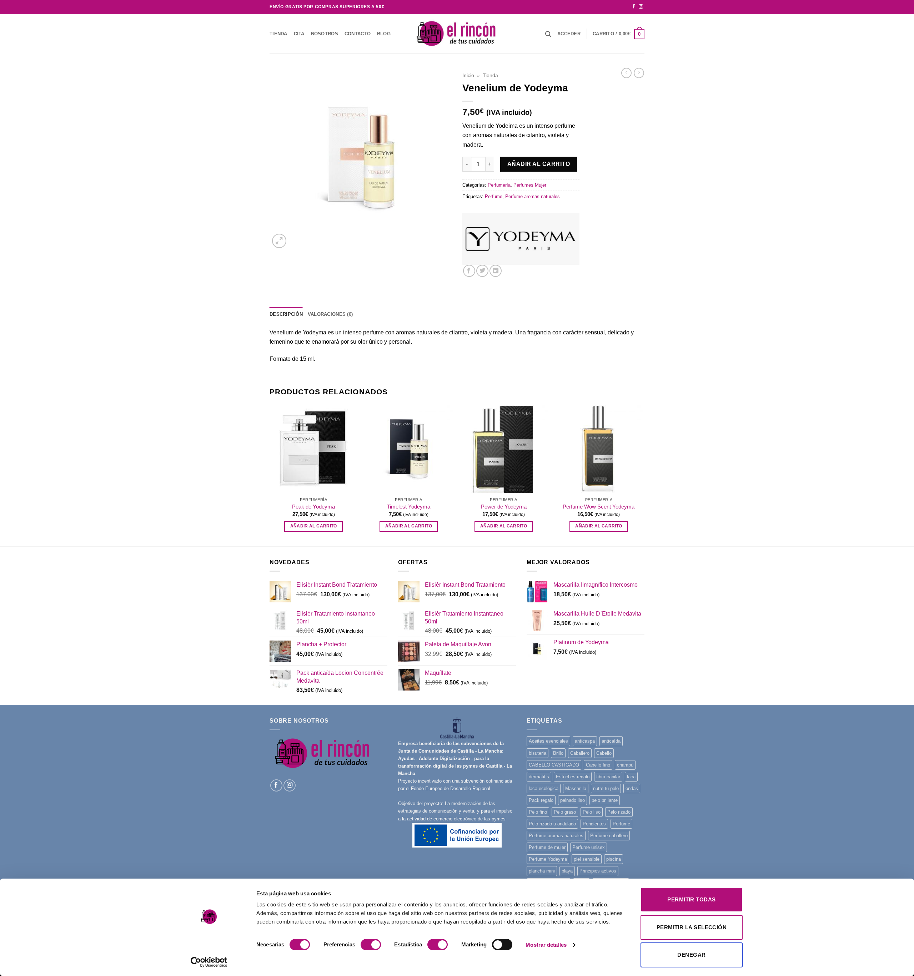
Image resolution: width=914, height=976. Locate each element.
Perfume (493, 196)
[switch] (371, 944)
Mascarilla (575, 788)
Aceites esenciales (548, 741)
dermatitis (539, 776)
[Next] (642, 475)
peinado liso (572, 800)
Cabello (604, 753)
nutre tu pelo (606, 788)
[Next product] (626, 73)
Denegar (691, 955)
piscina (613, 859)
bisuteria (537, 753)
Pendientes (594, 823)
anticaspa (585, 741)
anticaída (611, 741)
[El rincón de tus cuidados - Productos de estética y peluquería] (457, 34)
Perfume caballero (609, 835)
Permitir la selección (692, 927)
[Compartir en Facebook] (469, 271)
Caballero (579, 753)
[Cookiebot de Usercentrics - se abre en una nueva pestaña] (209, 962)
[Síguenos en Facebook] (634, 6)
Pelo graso (565, 812)
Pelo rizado (619, 812)
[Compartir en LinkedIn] (495, 271)
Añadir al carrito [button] (313, 526)
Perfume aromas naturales (532, 196)
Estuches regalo (572, 776)
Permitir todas (691, 899)
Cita (299, 33)
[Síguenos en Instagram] (641, 6)
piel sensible (586, 859)
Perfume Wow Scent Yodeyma (598, 507)
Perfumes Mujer (529, 185)
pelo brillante (605, 800)
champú (625, 765)
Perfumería (499, 185)
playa (567, 871)
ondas (632, 788)
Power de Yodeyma (504, 507)
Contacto (358, 33)
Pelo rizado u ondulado (552, 823)
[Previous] (270, 475)
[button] (569, 33)
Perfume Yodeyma (548, 859)
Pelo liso (592, 812)
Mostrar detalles (546, 945)
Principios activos (597, 871)
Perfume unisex (588, 847)
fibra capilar (608, 776)
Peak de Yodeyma (313, 507)
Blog (384, 33)
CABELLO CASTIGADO (554, 765)
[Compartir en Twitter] (482, 271)
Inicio (468, 75)
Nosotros (324, 33)
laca (631, 776)
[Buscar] (548, 34)
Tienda (278, 33)
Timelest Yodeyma (408, 507)
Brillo (558, 753)
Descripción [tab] (286, 314)
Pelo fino (538, 812)
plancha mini (542, 871)
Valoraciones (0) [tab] (330, 314)
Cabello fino (598, 765)
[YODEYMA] (520, 239)
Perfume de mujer (547, 847)
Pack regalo (541, 800)
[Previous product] (639, 73)
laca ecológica (543, 788)
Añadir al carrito (538, 164)
